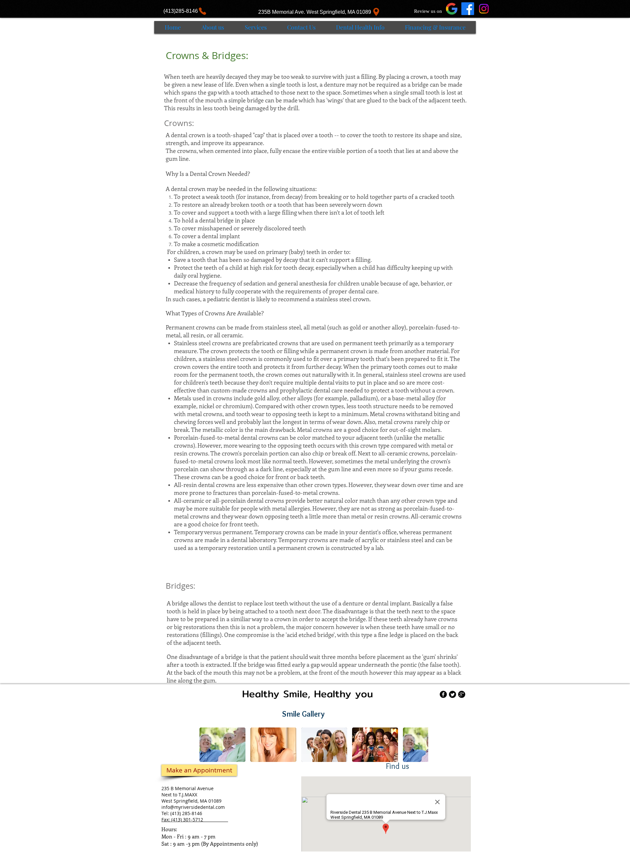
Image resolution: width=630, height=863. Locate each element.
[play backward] (208, 744)
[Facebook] (467, 8)
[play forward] (420, 744)
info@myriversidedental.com (193, 807)
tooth (326, 135)
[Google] (451, 8)
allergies (299, 508)
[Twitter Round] (452, 694)
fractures (225, 492)
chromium (237, 406)
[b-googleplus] (461, 694)
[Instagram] (483, 8)
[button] (222, 744)
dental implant (221, 236)
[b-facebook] (443, 694)
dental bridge (216, 220)
